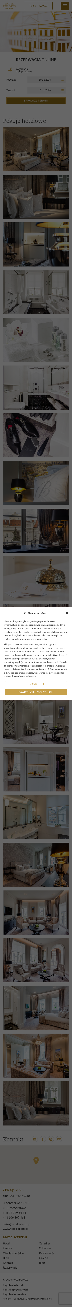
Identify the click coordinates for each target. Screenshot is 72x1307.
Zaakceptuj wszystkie (36, 692)
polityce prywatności (36, 639)
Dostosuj (36, 684)
